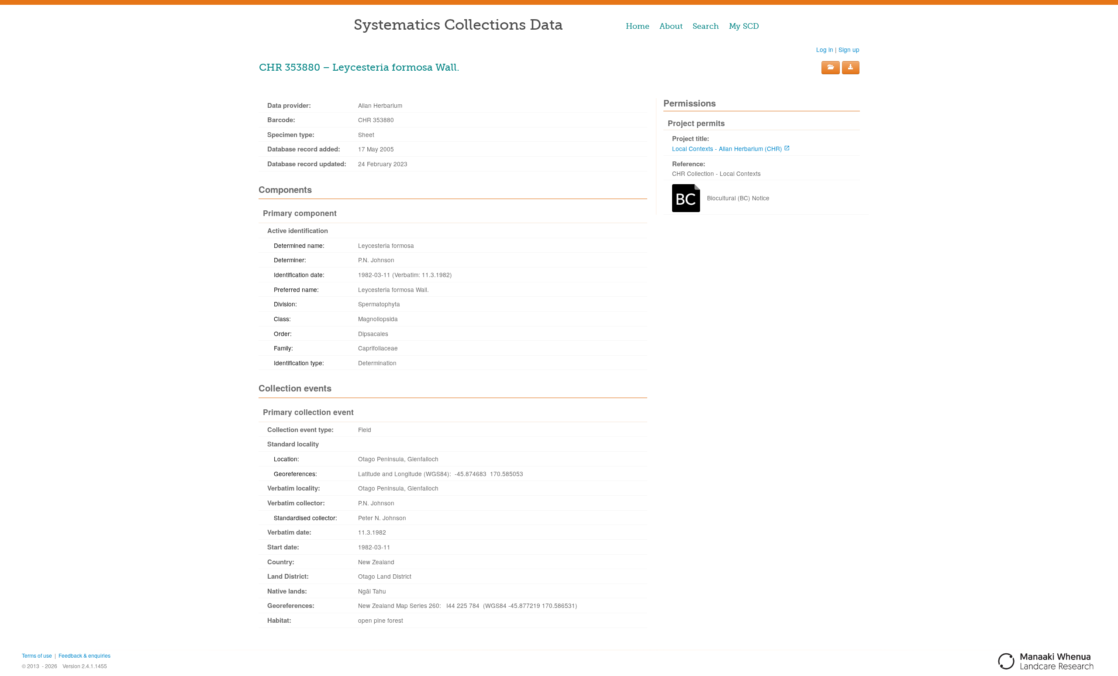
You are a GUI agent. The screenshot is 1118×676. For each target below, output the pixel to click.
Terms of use (37, 655)
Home (637, 26)
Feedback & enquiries (84, 655)
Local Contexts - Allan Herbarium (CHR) (727, 148)
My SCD (744, 26)
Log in (824, 49)
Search (706, 26)
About (671, 26)
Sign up (848, 49)
